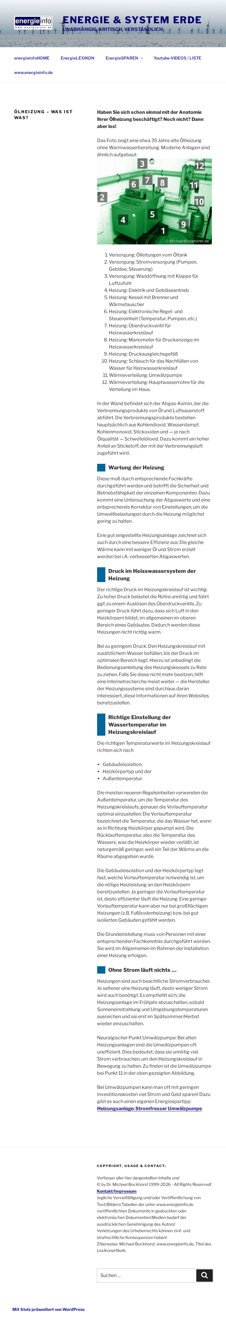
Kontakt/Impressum (117, 1191)
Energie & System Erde (132, 20)
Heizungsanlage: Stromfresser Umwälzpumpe (149, 1108)
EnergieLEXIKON (77, 57)
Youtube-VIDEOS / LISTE (177, 57)
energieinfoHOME (31, 57)
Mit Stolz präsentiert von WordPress (48, 1309)
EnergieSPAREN (122, 57)
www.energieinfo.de (33, 72)
